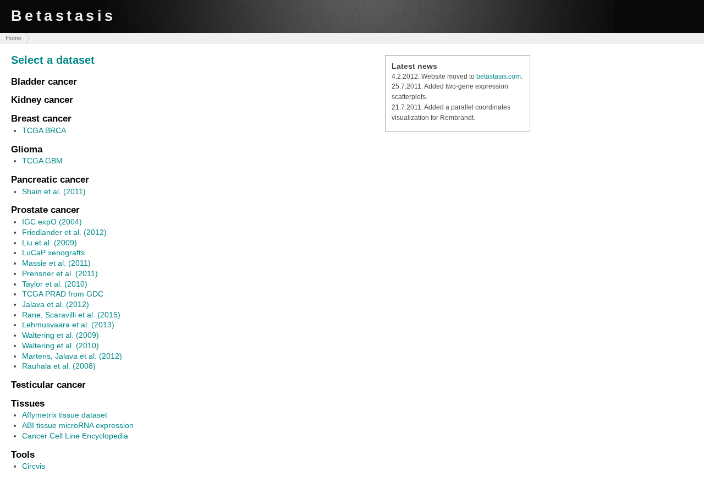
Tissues (28, 403)
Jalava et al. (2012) (55, 304)
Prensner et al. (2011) (60, 273)
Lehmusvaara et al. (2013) (68, 324)
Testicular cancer (48, 384)
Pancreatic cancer (50, 179)
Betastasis (63, 15)
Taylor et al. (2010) (54, 283)
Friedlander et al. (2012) (64, 232)
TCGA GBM (42, 160)
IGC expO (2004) (52, 221)
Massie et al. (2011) (56, 263)
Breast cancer (41, 118)
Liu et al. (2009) (49, 242)
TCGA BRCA (44, 130)
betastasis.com (498, 76)
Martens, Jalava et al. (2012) (72, 356)
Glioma (26, 149)
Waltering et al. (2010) (60, 345)
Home (13, 38)
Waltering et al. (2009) (60, 335)
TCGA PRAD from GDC (62, 293)
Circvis (33, 466)
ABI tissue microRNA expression (78, 425)
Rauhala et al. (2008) (59, 365)
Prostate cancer (45, 209)
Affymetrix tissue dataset (64, 414)
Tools (23, 454)
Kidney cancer (42, 99)
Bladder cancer (44, 81)
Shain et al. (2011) (54, 191)
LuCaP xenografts (53, 252)
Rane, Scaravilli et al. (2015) (71, 314)
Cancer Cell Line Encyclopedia (75, 435)
